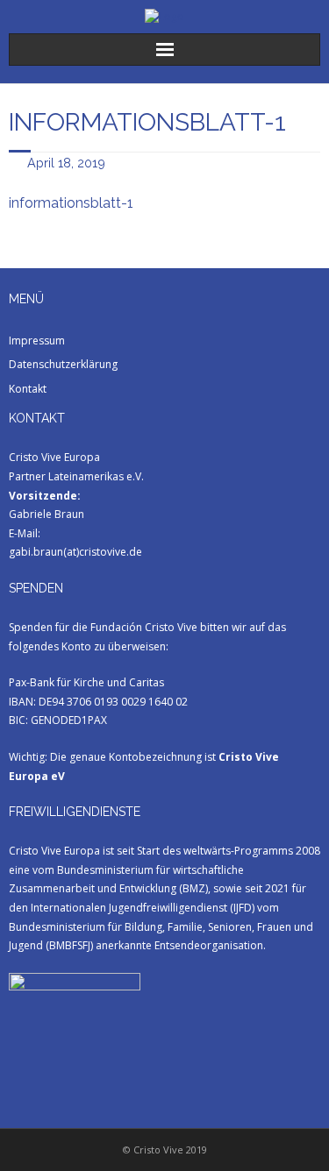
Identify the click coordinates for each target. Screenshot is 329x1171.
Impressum (37, 340)
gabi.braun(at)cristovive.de (75, 551)
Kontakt (27, 388)
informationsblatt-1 (71, 203)
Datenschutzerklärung (63, 364)
